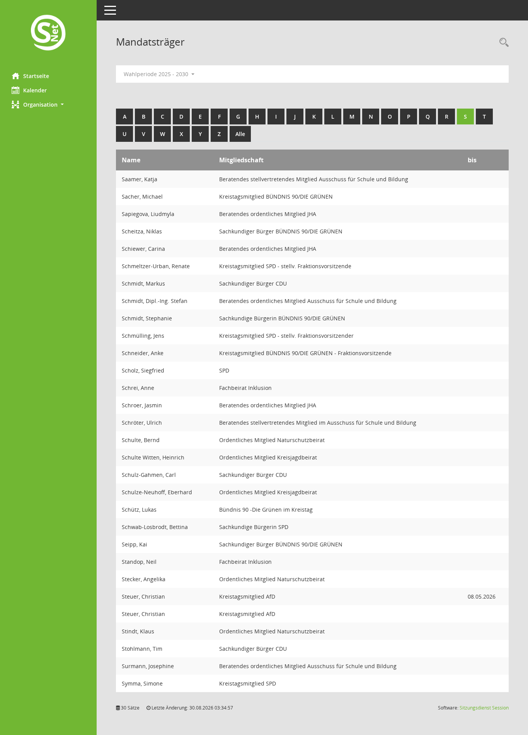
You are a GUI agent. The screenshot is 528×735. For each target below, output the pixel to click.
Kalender (35, 90)
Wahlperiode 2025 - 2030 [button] (157, 74)
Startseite (36, 76)
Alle (240, 134)
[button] (48, 104)
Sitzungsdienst (484, 707)
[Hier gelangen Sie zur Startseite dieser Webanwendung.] (48, 33)
